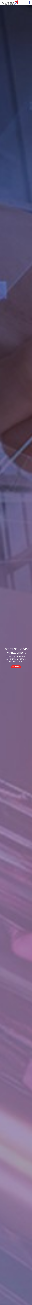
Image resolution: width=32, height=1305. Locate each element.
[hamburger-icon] (28, 2)
